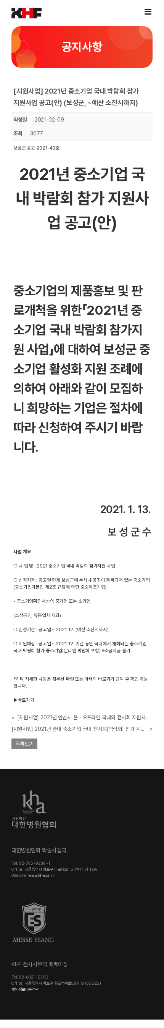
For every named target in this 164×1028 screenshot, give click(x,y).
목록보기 (24, 744)
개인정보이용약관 (25, 989)
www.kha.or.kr (41, 875)
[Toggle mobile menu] (149, 12)
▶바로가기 (23, 700)
